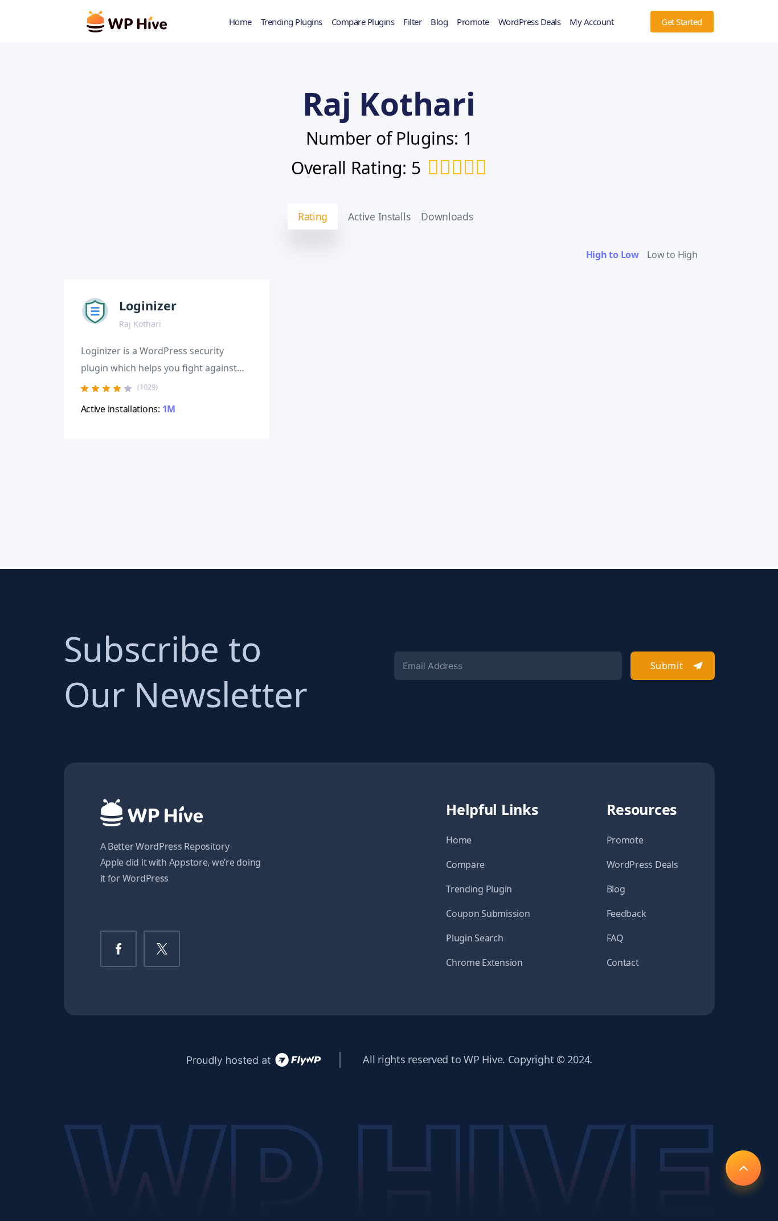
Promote (473, 22)
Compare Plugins (363, 22)
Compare (465, 864)
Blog (439, 22)
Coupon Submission (488, 913)
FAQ (615, 938)
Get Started (681, 22)
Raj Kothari (140, 323)
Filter (412, 22)
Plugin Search (474, 938)
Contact (623, 962)
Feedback (626, 913)
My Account (591, 22)
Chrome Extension (484, 962)
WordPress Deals (529, 22)
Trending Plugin (479, 889)
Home (240, 22)
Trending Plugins (291, 22)
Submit (666, 665)
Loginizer (148, 305)
